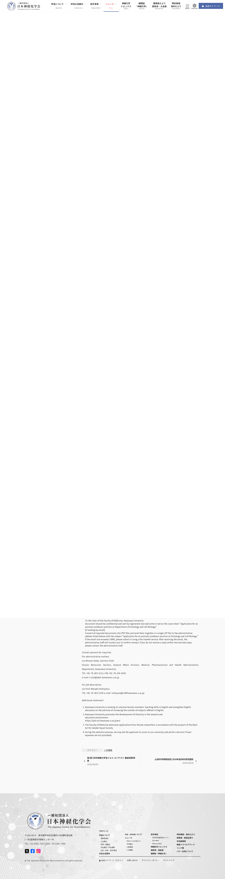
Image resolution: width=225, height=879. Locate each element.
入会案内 (104, 841)
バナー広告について (185, 851)
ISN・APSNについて (133, 834)
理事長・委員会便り (185, 837)
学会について (104, 835)
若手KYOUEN (156, 843)
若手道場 (155, 840)
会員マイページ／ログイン (112, 860)
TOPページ (103, 831)
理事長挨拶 (104, 838)
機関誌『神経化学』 (159, 853)
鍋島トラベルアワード (186, 844)
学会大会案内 (104, 853)
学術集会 (130, 844)
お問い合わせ (132, 860)
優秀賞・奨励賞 (157, 850)
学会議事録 (181, 841)
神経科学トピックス (159, 846)
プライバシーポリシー (150, 860)
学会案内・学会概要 (108, 847)
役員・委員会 (105, 844)
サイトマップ (168, 860)
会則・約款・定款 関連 (109, 850)
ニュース (128, 837)
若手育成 (154, 834)
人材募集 (108, 750)
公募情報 (130, 847)
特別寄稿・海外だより (186, 834)
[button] (211, 6)
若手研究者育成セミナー (161, 837)
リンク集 (180, 848)
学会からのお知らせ (134, 841)
